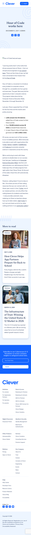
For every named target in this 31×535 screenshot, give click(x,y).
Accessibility (5, 497)
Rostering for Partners (21, 392)
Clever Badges (20, 409)
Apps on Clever (6, 455)
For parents (5, 403)
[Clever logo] (10, 3)
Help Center (5, 482)
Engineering (19, 464)
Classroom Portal (7, 421)
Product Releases (7, 491)
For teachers (5, 400)
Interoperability (6, 436)
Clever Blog (5, 494)
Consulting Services (21, 439)
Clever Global (6, 439)
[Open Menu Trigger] (3, 3)
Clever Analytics (20, 412)
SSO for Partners (20, 398)
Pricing (4, 451)
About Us (18, 451)
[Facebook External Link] (3, 506)
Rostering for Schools (21, 395)
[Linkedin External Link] (10, 506)
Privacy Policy (19, 524)
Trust (17, 455)
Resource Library (7, 488)
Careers (18, 457)
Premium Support (20, 442)
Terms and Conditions (9, 524)
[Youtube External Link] (13, 506)
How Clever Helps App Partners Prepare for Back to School (14, 261)
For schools (5, 392)
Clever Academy (20, 436)
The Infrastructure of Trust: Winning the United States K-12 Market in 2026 (15, 316)
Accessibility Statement (9, 526)
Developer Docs (6, 485)
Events (17, 467)
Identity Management (21, 421)
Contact (18, 473)
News (17, 470)
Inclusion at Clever (21, 461)
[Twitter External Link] (7, 506)
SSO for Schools (20, 401)
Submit (7, 366)
